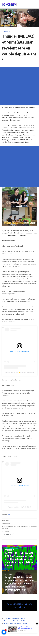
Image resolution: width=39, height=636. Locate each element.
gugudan (6, 526)
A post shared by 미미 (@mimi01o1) (19, 507)
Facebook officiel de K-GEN (15, 621)
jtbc (9, 514)
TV (9, 31)
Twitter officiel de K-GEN (14, 618)
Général (5, 31)
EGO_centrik (6, 523)
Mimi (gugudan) (23, 526)
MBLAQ (13, 526)
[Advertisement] (19, 86)
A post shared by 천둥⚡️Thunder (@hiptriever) (19, 372)
